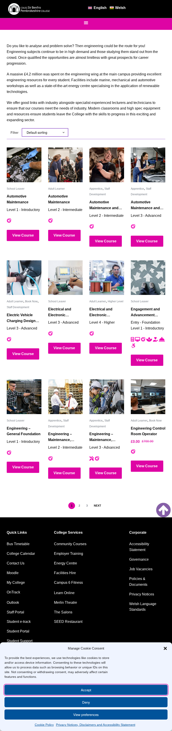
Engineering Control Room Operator (148, 431)
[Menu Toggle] (86, 22)
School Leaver (15, 188)
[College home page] (29, 9)
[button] (165, 648)
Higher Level (115, 301)
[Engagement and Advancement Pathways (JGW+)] (148, 277)
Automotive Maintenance (17, 199)
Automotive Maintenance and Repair (103, 205)
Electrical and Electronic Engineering (59, 312)
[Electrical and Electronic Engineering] (65, 277)
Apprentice (96, 188)
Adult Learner (56, 188)
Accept (86, 689)
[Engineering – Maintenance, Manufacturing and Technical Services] (65, 396)
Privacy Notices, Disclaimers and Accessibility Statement (95, 725)
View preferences (86, 714)
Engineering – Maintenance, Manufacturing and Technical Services (64, 437)
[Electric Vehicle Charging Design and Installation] (24, 277)
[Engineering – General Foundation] (24, 396)
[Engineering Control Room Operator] (148, 396)
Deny (86, 702)
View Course (23, 235)
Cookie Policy (44, 725)
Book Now (31, 301)
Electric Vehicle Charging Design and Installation (21, 318)
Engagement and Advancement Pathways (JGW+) (146, 312)
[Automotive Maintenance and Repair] (106, 164)
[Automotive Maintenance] (24, 164)
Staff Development (18, 307)
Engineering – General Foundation (24, 431)
